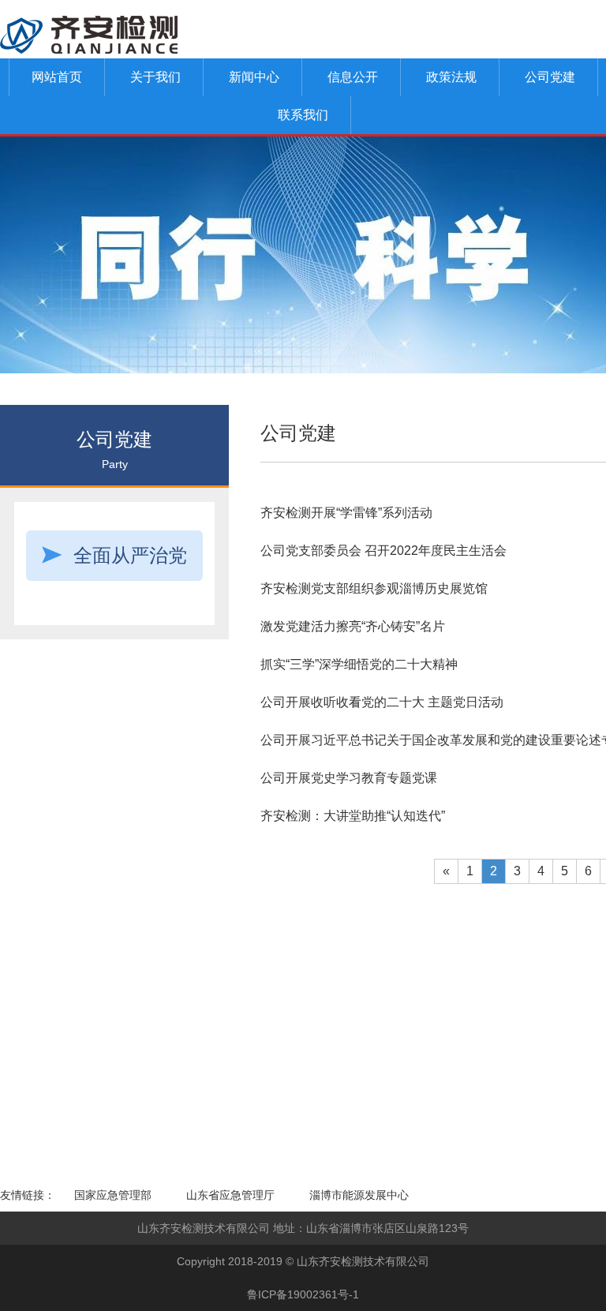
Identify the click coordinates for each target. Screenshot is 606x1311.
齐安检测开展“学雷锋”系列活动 (346, 512)
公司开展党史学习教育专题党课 (348, 778)
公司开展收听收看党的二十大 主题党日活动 (381, 702)
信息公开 (352, 77)
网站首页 (57, 77)
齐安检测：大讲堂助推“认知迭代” (352, 815)
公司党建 (550, 77)
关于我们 (155, 77)
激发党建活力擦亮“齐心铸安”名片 (352, 626)
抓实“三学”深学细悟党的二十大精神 (359, 664)
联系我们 (303, 115)
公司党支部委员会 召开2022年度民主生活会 (383, 550)
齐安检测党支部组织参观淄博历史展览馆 (374, 588)
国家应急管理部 (113, 1195)
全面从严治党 (130, 555)
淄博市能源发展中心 (359, 1195)
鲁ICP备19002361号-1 (303, 1294)
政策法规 (451, 77)
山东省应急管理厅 (230, 1195)
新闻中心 (254, 77)
